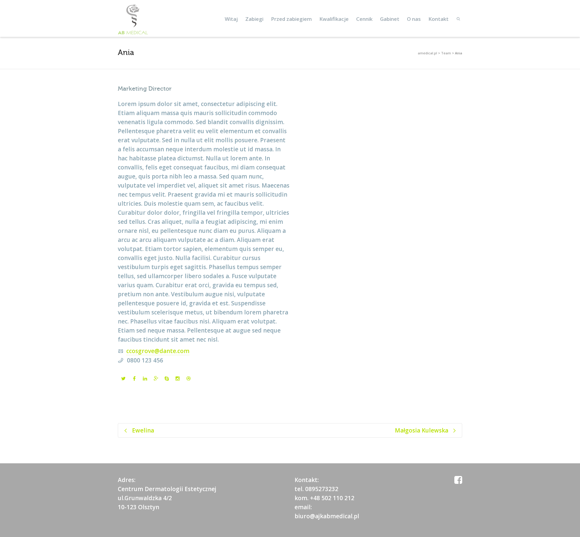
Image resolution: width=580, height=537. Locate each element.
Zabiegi (254, 18)
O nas (414, 18)
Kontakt (438, 18)
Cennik (364, 18)
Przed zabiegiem (291, 18)
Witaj (231, 18)
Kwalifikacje (334, 18)
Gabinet (389, 18)
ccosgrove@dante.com (157, 351)
